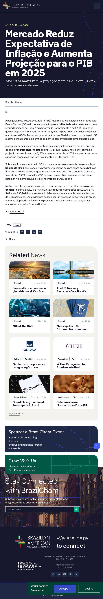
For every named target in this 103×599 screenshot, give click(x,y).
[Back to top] (97, 446)
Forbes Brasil (17, 211)
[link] (14, 102)
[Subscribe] (76, 509)
